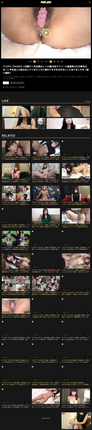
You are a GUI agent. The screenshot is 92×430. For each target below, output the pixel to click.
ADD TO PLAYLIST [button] (18, 83)
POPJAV (48, 418)
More (88, 101)
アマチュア (14, 87)
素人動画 (22, 87)
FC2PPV (6, 87)
